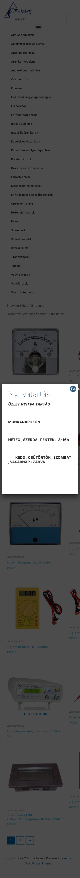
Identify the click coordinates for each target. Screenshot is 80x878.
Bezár (73, 388)
